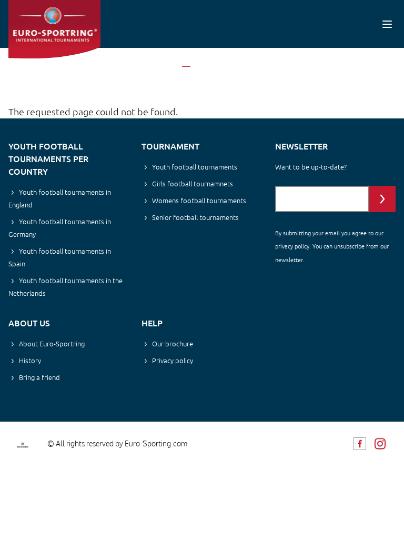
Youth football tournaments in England (59, 198)
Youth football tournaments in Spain (59, 257)
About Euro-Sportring (52, 343)
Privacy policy (172, 360)
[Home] (54, 29)
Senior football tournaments (195, 217)
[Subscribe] (382, 199)
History (30, 360)
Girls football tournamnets (192, 183)
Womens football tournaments (199, 200)
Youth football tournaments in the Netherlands (65, 286)
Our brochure (172, 343)
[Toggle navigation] (387, 24)
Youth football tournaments (194, 167)
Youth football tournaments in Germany (59, 227)
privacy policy (292, 246)
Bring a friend (39, 377)
